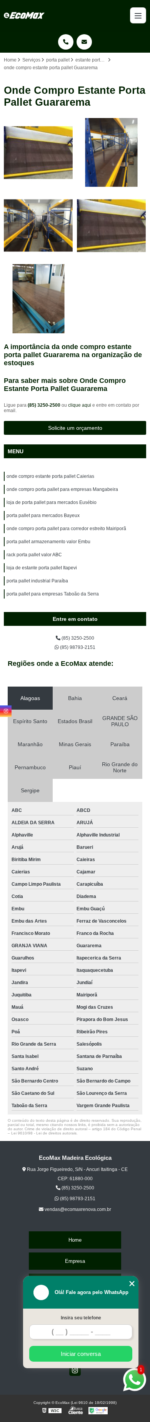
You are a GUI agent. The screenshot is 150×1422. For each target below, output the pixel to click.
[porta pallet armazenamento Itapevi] (38, 298)
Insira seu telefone (81, 1318)
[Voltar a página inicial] (24, 15)
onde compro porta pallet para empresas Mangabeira (62, 489)
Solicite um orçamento (75, 428)
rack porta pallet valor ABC (34, 554)
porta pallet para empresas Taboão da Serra (53, 594)
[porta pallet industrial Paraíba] (111, 225)
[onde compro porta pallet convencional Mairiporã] (111, 152)
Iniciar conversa (81, 1353)
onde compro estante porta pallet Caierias (50, 476)
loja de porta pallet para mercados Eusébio (52, 502)
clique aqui (79, 405)
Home (75, 1240)
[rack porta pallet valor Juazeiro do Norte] (38, 152)
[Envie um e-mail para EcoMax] (84, 42)
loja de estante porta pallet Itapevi (42, 567)
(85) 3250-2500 (45, 405)
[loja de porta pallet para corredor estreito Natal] (38, 225)
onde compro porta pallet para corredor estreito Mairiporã (66, 528)
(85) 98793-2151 (77, 647)
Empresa (75, 1261)
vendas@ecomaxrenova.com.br (77, 1209)
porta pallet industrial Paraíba (37, 581)
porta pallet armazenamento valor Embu (48, 541)
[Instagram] (75, 1370)
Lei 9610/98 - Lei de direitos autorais (44, 1133)
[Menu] (138, 15)
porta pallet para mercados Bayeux (43, 515)
